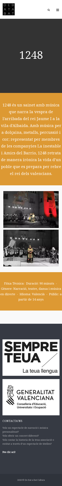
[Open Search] (48, 10)
